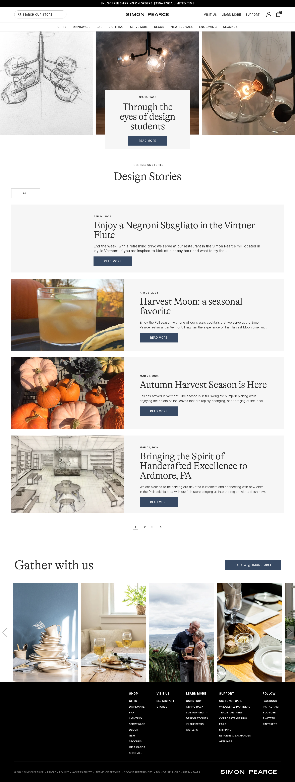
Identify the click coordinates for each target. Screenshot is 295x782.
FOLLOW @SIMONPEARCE (253, 565)
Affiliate (225, 741)
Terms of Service (108, 772)
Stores (162, 707)
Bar (100, 26)
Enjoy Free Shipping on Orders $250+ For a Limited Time (147, 3)
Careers (192, 730)
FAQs (222, 724)
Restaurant (165, 701)
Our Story (194, 701)
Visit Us (210, 14)
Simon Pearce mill (227, 246)
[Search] (19, 14)
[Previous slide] (4, 632)
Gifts (61, 26)
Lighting (116, 26)
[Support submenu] (262, 14)
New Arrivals (182, 26)
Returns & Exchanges (235, 735)
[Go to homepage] (147, 14)
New (132, 735)
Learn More (231, 14)
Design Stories (197, 718)
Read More (112, 261)
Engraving (208, 26)
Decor (159, 26)
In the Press (195, 724)
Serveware (139, 26)
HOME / (136, 165)
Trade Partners (231, 712)
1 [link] (135, 527)
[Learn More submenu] (243, 14)
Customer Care (230, 701)
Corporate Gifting (233, 718)
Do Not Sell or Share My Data (178, 772)
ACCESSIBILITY (82, 772)
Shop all (135, 753)
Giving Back (194, 707)
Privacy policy (58, 772)
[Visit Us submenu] (219, 14)
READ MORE (147, 140)
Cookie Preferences (138, 772)
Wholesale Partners (234, 707)
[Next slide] (290, 632)
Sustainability (197, 712)
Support (253, 14)
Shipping (225, 730)
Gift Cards (137, 747)
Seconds (230, 26)
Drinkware (81, 26)
